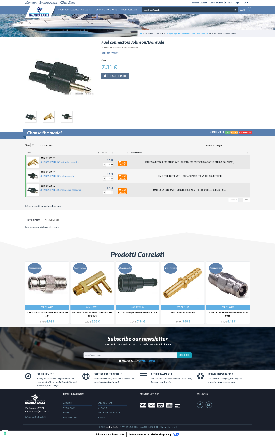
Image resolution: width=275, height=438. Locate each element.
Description (136, 153)
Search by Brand (216, 2)
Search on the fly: (214, 145)
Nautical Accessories (68, 10)
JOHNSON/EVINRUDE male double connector (60, 190)
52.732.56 (48, 172)
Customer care (70, 417)
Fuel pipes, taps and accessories (177, 34)
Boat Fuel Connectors (200, 34)
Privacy (66, 413)
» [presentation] (247, 289)
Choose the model (117, 76)
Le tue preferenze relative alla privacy (150, 434)
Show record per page (39, 145)
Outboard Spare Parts (106, 10)
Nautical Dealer (129, 10)
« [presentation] (27, 289)
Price (104, 153)
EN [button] (245, 2)
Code (28, 153)
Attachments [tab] (52, 219)
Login (237, 2)
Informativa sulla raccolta (110, 434)
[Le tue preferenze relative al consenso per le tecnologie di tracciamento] (5, 433)
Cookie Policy (69, 408)
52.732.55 (48, 158)
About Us (67, 403)
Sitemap (101, 417)
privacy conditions (147, 360)
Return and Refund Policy (109, 413)
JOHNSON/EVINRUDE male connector (57, 176)
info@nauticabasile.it (35, 417)
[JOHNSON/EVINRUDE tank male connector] (33, 162)
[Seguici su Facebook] (200, 405)
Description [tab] (33, 220)
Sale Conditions (105, 403)
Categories (86, 10)
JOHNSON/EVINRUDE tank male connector (59, 162)
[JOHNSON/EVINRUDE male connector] (33, 176)
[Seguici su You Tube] (209, 405)
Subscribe (184, 355)
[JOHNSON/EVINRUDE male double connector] (33, 190)
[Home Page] (141, 34)
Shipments (102, 408)
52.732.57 (48, 186)
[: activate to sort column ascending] (122, 152)
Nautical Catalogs (199, 2)
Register (228, 2)
